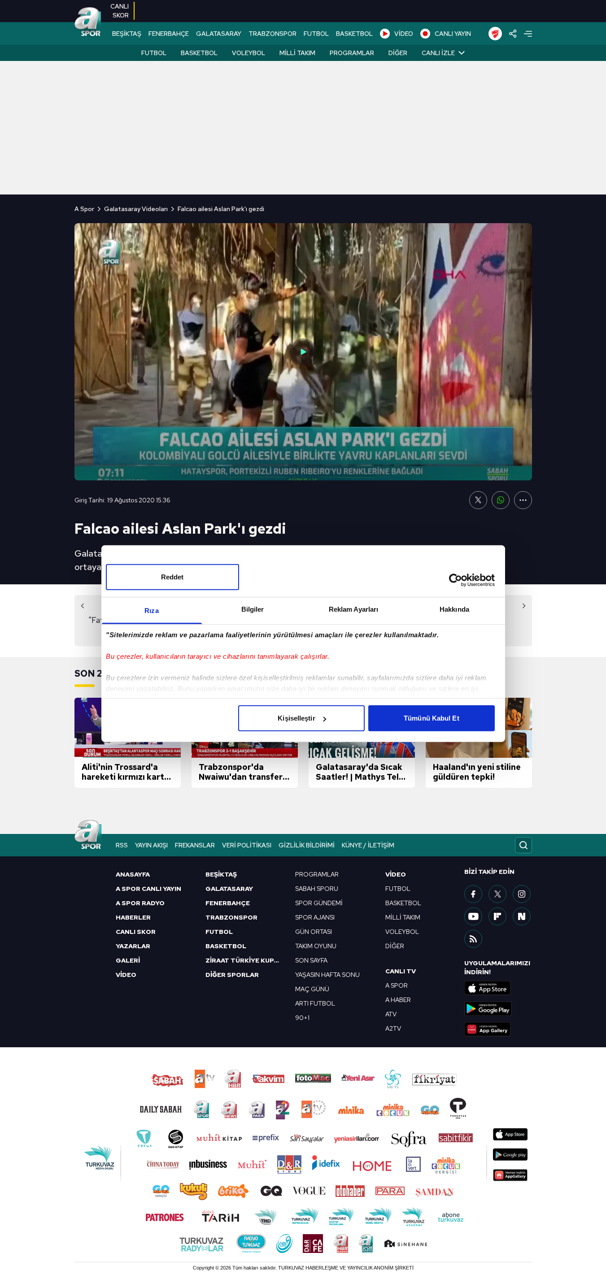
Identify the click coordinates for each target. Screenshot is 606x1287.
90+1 (302, 1018)
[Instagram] (522, 894)
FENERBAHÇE (168, 34)
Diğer (397, 53)
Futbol (153, 53)
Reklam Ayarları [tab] (354, 609)
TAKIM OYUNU (315, 946)
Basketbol (199, 53)
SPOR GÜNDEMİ (319, 903)
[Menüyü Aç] (528, 34)
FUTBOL (316, 34)
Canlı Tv (400, 971)
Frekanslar (195, 845)
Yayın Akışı (151, 845)
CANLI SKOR (136, 932)
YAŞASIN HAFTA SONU (327, 975)
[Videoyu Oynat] (303, 351)
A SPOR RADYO (140, 903)
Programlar (352, 53)
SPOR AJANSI (315, 917)
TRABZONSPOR (272, 34)
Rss (122, 845)
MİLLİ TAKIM (402, 917)
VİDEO (403, 34)
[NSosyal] (522, 916)
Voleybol (248, 53)
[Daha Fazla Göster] (523, 500)
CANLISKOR (119, 10)
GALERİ (128, 960)
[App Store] (498, 988)
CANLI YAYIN (453, 34)
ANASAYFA (133, 874)
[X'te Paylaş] (478, 500)
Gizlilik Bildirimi (307, 845)
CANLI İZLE (438, 53)
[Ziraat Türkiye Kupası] (495, 33)
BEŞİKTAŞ (126, 34)
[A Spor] (87, 22)
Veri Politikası (246, 845)
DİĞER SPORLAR (232, 975)
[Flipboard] (497, 916)
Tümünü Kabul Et (431, 718)
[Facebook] (473, 894)
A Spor (84, 208)
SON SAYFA (311, 960)
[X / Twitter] (497, 894)
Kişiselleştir (296, 718)
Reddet (172, 577)
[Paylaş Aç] (513, 34)
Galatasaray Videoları (136, 208)
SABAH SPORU (316, 889)
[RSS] (473, 939)
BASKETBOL (354, 34)
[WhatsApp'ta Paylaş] (501, 500)
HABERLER (133, 917)
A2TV (393, 1028)
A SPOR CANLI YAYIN (148, 889)
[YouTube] (473, 916)
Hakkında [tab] (454, 609)
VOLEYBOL (402, 932)
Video (395, 874)
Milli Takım (297, 53)
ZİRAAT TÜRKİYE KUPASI (244, 960)
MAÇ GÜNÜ (312, 989)
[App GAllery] (498, 1029)
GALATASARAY (218, 34)
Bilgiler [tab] (252, 609)
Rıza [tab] (151, 610)
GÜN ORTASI (313, 932)
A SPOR (396, 985)
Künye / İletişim (368, 845)
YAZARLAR (133, 946)
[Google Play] (498, 1009)
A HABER (398, 1000)
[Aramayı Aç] (523, 845)
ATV (391, 1014)
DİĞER (394, 946)
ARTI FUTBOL (315, 1003)
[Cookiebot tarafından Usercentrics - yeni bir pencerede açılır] (455, 580)
